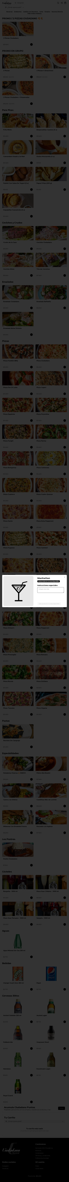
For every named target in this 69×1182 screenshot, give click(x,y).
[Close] (64, 577)
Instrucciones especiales (47, 585)
